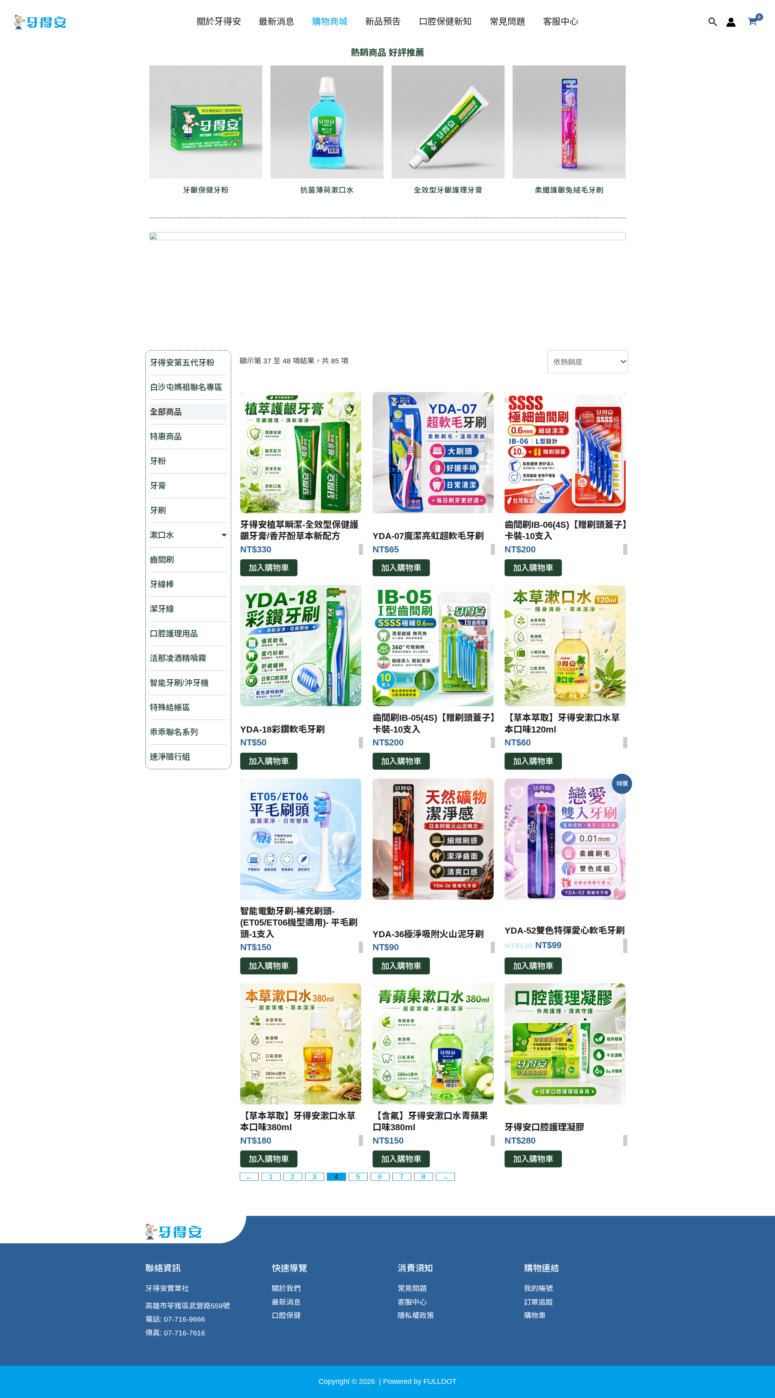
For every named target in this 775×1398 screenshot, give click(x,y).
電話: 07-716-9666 (175, 1319)
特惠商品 (166, 436)
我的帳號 (538, 1289)
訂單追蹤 (538, 1302)
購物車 (535, 1316)
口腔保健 (286, 1316)
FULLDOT (439, 1381)
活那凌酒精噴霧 (178, 658)
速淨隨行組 (170, 756)
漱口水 (162, 535)
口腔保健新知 (445, 22)
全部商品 (166, 411)
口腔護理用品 (174, 633)
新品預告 (383, 22)
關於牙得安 (219, 22)
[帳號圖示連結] (731, 22)
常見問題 (507, 22)
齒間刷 (162, 559)
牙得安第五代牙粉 (182, 362)
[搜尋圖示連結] (713, 22)
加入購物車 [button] (269, 567)
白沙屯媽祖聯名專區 (186, 387)
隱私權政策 (416, 1316)
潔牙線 (162, 609)
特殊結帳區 (170, 707)
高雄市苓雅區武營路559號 (187, 1306)
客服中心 (560, 22)
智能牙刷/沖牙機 (179, 682)
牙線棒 (162, 584)
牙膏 (158, 485)
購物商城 (330, 22)
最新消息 (276, 22)
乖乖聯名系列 (174, 732)
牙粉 (158, 461)
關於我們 (286, 1289)
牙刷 (158, 510)
